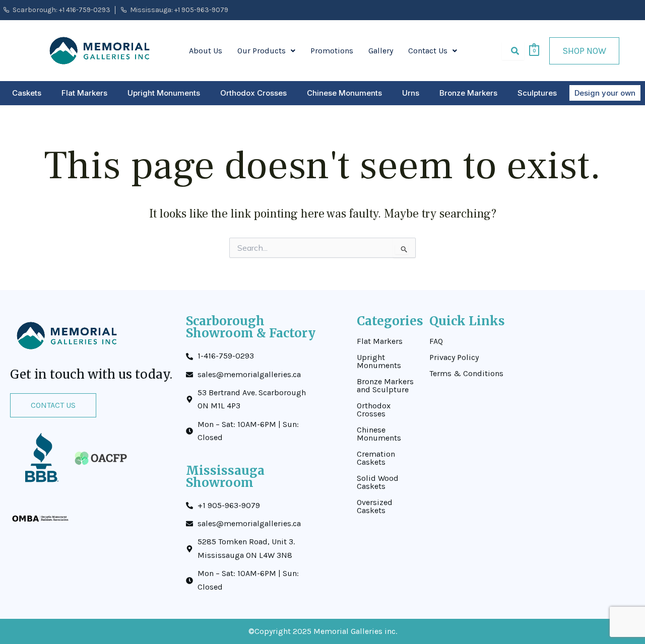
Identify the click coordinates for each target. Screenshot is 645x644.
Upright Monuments (163, 93)
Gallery (380, 50)
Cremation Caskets (376, 458)
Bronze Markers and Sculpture (385, 386)
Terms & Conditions (466, 374)
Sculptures (537, 93)
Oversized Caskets (375, 506)
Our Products (261, 50)
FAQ (436, 341)
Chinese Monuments (344, 93)
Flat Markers (84, 93)
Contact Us (427, 50)
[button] (266, 50)
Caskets (26, 93)
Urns (410, 93)
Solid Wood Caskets (378, 482)
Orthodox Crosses (253, 93)
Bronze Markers (468, 93)
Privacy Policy (454, 357)
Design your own (604, 93)
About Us (205, 50)
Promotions (331, 50)
